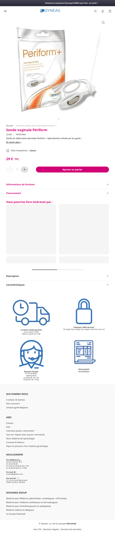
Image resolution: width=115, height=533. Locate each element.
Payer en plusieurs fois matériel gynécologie (27, 446)
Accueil (9, 126)
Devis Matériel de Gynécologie (20, 438)
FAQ (8, 427)
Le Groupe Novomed (15, 513)
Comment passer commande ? (20, 430)
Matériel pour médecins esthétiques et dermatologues (32, 502)
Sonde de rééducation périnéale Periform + (36, 126)
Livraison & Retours (15, 442)
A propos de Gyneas (15, 399)
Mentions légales (51, 529)
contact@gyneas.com (14, 474)
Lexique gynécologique (17, 407)
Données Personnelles (71, 529)
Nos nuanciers (13, 403)
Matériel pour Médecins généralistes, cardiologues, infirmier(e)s (36, 498)
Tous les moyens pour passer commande (25, 434)
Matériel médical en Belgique (20, 510)
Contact (9, 423)
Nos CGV (38, 529)
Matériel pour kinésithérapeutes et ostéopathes (28, 506)
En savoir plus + (13, 142)
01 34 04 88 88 (12, 464)
